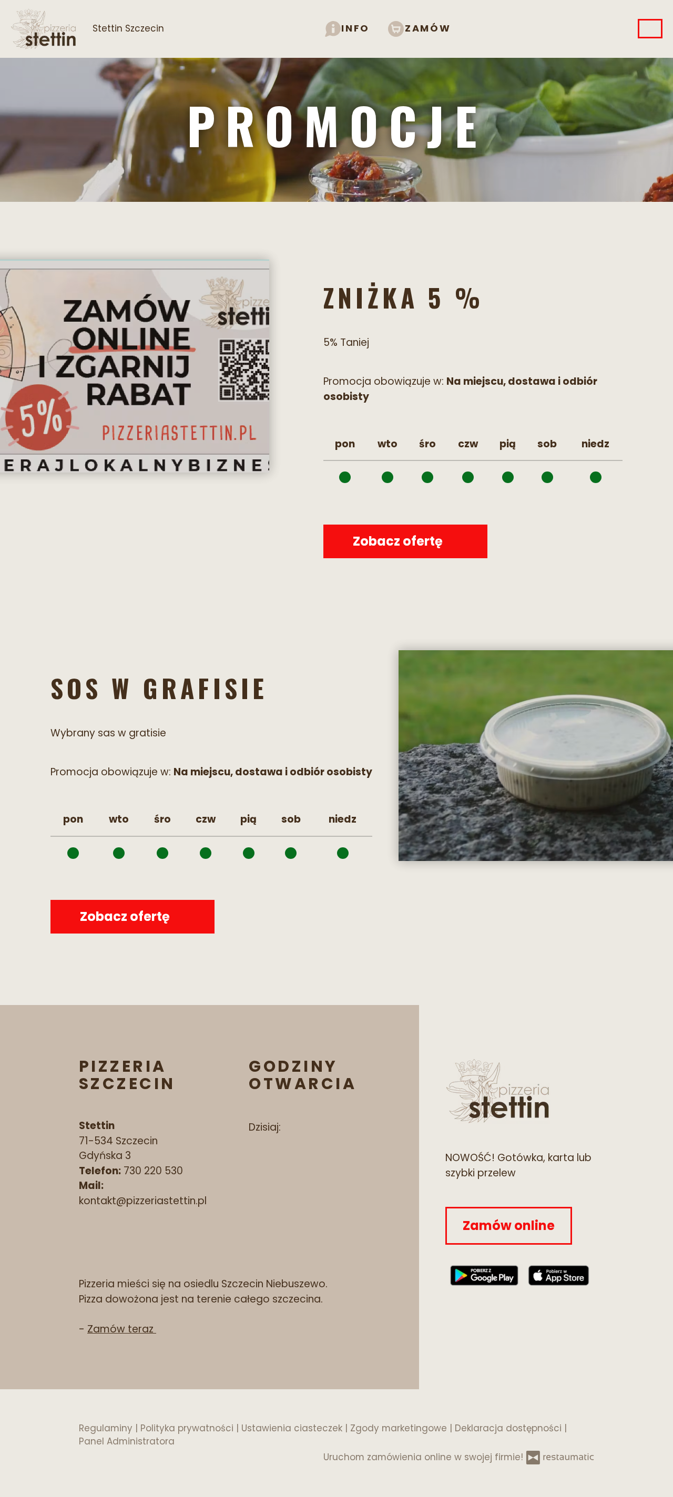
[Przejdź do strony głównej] (519, 1091)
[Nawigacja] (650, 28)
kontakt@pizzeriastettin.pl (143, 1201)
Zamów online (509, 1225)
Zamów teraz (121, 1329)
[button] (347, 28)
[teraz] (298, 1127)
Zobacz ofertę (399, 541)
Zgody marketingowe (400, 1428)
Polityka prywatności (188, 1428)
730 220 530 (153, 1171)
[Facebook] (255, 1160)
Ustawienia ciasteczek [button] (293, 1428)
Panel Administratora (127, 1441)
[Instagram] (288, 1160)
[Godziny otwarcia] (318, 1128)
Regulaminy (107, 1428)
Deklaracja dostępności (509, 1428)
